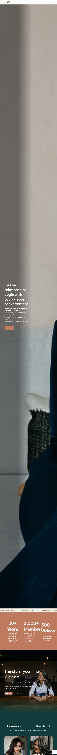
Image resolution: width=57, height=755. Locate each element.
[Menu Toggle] (52, 2)
